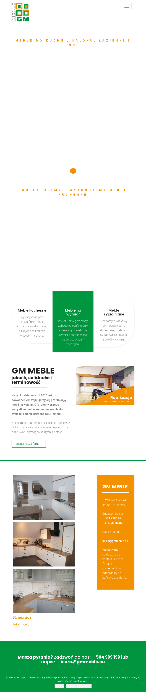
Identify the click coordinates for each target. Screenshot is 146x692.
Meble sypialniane (114, 312)
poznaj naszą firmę (27, 443)
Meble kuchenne (32, 310)
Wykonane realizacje (89, 140)
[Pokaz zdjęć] (20, 624)
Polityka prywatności (78, 686)
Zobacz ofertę (51, 140)
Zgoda (59, 686)
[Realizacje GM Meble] (105, 385)
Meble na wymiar (73, 312)
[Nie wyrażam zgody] (141, 682)
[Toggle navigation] (127, 6)
